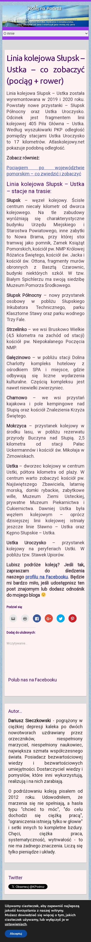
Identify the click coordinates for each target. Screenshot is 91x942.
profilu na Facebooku (47, 576)
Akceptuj (16, 934)
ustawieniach (16, 924)
